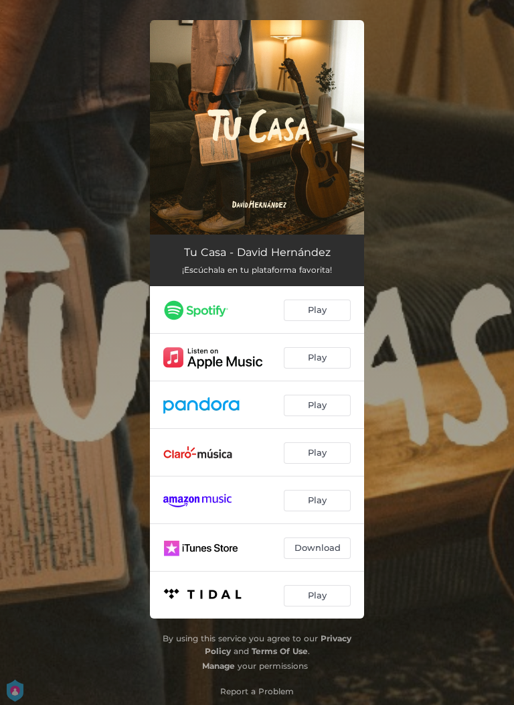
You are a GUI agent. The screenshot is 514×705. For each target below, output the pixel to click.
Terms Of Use (280, 651)
